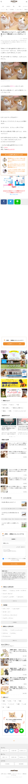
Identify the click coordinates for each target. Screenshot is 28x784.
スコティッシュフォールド (20, 411)
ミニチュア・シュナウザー (8, 596)
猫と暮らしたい (23, 757)
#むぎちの (18, 139)
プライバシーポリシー (17, 773)
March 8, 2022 (19, 145)
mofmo (14, 1)
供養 (8, 707)
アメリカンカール (6, 636)
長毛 (10, 411)
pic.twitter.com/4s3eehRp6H (8, 141)
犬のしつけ (5, 750)
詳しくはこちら (14, 194)
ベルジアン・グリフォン (8, 618)
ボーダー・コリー (6, 612)
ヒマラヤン (13, 633)
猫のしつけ (5, 757)
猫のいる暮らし (6, 408)
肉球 (18, 704)
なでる (9, 701)
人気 (3, 6)
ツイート (10, 203)
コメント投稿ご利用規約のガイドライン (13, 558)
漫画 (20, 6)
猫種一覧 (14, 640)
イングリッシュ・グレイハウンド (10, 615)
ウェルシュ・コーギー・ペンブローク (18, 590)
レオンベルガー (16, 608)
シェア (3, 203)
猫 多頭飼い (21, 763)
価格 (4, 701)
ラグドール (5, 633)
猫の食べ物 (14, 757)
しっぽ (24, 704)
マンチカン (5, 630)
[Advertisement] (14, 271)
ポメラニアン (20, 596)
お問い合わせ (4, 773)
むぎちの (5, 404)
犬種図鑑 (14, 622)
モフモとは (13, 775)
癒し (14, 6)
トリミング (11, 704)
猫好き (4, 411)
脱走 (20, 701)
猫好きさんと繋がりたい (18, 408)
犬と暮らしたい (23, 750)
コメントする (14, 564)
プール (4, 704)
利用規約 (9, 773)
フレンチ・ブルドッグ (7, 593)
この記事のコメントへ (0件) (14, 344)
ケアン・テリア (6, 608)
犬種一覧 (14, 600)
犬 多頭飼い (7, 763)
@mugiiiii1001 (11, 149)
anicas (6, 147)
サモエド (5, 590)
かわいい (12, 404)
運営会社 (24, 773)
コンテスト (25, 6)
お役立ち (8, 6)
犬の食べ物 (14, 750)
